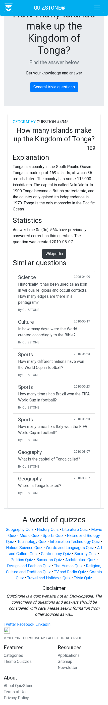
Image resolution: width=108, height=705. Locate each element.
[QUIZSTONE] (8, 8)
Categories (13, 655)
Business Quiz (49, 559)
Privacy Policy (16, 697)
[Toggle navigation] (97, 8)
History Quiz (48, 529)
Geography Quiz (20, 529)
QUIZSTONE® (49, 8)
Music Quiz (29, 535)
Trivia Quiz (83, 578)
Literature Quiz (75, 529)
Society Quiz (85, 553)
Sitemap (65, 661)
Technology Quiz (31, 541)
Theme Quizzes (18, 661)
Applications (69, 655)
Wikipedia (54, 253)
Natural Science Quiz (24, 547)
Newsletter (67, 667)
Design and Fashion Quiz (29, 565)
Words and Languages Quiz (70, 547)
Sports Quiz (53, 535)
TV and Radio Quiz (70, 572)
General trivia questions (54, 87)
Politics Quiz (22, 559)
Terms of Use (16, 691)
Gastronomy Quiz (56, 553)
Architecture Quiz (80, 559)
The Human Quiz (68, 565)
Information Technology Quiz (75, 541)
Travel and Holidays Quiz (49, 578)
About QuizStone (18, 685)
